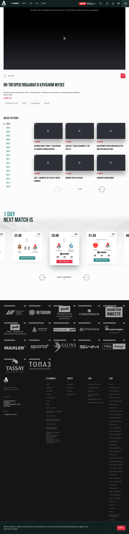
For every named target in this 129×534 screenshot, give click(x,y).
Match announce (64, 277)
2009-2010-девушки (115, 414)
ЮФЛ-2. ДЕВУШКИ (115, 498)
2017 (8, 159)
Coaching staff (50, 397)
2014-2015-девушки (115, 428)
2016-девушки (113, 404)
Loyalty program (51, 408)
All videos (11, 76)
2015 (8, 167)
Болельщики (35, 103)
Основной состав (11, 103)
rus (119, 3)
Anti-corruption (50, 416)
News (48, 384)
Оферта (69, 391)
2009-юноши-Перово (115, 461)
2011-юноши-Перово (115, 481)
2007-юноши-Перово (115, 468)
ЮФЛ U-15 (112, 501)
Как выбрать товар (94, 384)
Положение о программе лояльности (54, 411)
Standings (49, 391)
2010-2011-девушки (115, 434)
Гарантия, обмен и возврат (93, 395)
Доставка (91, 391)
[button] (42, 277)
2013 (8, 175)
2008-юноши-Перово (115, 464)
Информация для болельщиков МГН (52, 428)
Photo (48, 404)
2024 (8, 132)
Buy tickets (64, 262)
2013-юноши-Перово (115, 471)
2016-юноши (113, 444)
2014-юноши (113, 454)
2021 (8, 144)
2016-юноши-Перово (115, 448)
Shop (30, 3)
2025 (8, 128)
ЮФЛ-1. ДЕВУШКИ (115, 491)
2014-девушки (113, 441)
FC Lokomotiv (15, 3)
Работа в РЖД (50, 424)
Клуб (24, 103)
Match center (27, 258)
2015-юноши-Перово (115, 421)
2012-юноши (113, 408)
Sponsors (112, 508)
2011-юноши (113, 485)
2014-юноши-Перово (115, 458)
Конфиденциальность (95, 399)
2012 (8, 179)
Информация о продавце (96, 402)
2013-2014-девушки (115, 478)
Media (48, 401)
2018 (8, 155)
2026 (8, 124)
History (111, 511)
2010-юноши (113, 488)
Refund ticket (71, 394)
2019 (8, 151)
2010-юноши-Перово (115, 411)
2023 (8, 136)
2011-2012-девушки (115, 418)
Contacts (112, 520)
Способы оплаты (93, 387)
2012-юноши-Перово (115, 401)
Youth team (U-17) (114, 394)
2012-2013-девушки (115, 431)
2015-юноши (113, 424)
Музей (47, 103)
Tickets (24, 3)
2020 (8, 147)
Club (37, 3)
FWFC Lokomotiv (114, 397)
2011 (8, 183)
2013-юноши (113, 475)
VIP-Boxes (70, 387)
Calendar (49, 387)
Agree (121, 528)
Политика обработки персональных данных (53, 420)
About (111, 384)
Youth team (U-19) (114, 387)
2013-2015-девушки (115, 451)
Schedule (70, 384)
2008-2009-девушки (115, 438)
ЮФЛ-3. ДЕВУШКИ (115, 495)
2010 (8, 187)
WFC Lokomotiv (114, 391)
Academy (43, 3)
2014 (8, 171)
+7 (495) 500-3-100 (10, 414)
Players (48, 394)
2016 (8, 163)
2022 (8, 140)
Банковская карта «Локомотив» (115, 515)
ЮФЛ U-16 (112, 505)
